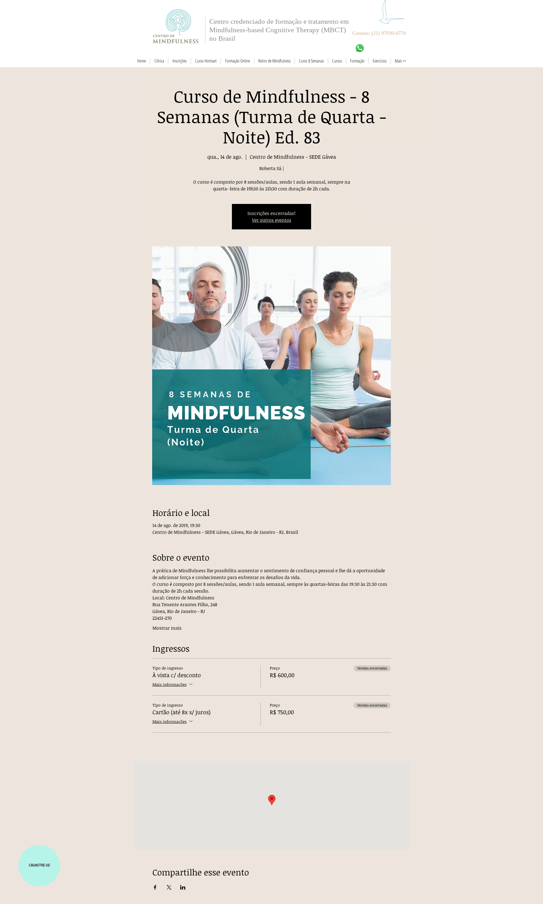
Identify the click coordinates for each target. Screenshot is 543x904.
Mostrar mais (167, 628)
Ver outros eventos (271, 220)
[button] (39, 865)
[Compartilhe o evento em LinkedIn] (183, 887)
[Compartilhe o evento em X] (169, 887)
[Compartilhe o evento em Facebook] (155, 887)
